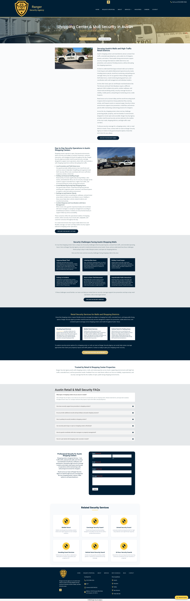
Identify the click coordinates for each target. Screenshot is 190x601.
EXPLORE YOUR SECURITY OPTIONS (66, 231)
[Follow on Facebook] (60, 590)
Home (97, 9)
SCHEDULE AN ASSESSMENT (87, 39)
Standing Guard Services (63, 329)
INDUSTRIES (138, 9)
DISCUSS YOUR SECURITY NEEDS (108, 138)
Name (96, 453)
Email (96, 462)
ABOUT (120, 9)
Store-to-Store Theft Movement (93, 277)
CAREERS (146, 9)
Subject (97, 469)
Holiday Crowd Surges (118, 260)
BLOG (124, 573)
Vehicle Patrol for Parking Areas (120, 329)
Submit (95, 489)
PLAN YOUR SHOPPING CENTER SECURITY (95, 352)
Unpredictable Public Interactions (121, 277)
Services (127, 9)
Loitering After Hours (90, 260)
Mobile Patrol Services (90, 329)
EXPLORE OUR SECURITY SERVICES (95, 299)
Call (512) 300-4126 (105, 39)
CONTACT (155, 9)
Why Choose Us (116, 573)
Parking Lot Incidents (62, 277)
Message (97, 476)
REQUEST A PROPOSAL (108, 9)
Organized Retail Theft (63, 260)
